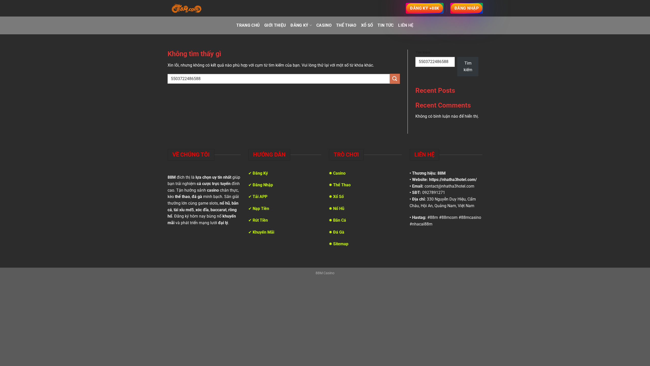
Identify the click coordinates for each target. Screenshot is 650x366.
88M (441, 173)
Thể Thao (346, 25)
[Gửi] (395, 79)
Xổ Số (367, 25)
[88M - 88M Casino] (187, 8)
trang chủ (248, 25)
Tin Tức (386, 25)
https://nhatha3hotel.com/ (453, 179)
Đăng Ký (299, 25)
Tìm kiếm (422, 52)
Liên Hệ (405, 25)
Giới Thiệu (275, 25)
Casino (324, 25)
